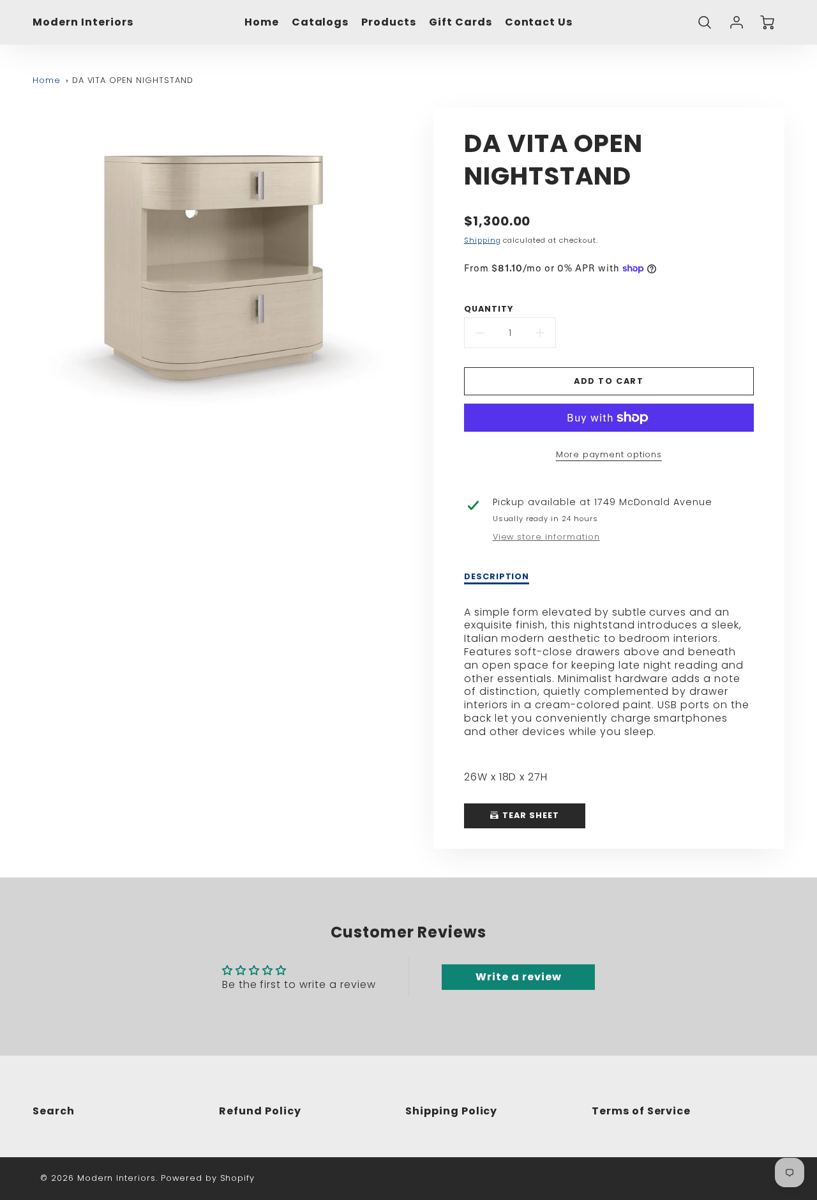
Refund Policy (260, 1111)
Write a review (518, 976)
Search (54, 1111)
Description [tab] (497, 577)
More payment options (609, 454)
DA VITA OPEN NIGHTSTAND (132, 80)
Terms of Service (641, 1111)
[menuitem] (261, 23)
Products (388, 22)
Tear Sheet (529, 815)
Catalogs (320, 22)
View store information (546, 537)
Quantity (488, 309)
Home (261, 22)
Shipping (482, 240)
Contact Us (539, 22)
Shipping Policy (451, 1111)
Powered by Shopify (208, 1178)
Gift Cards (460, 22)
